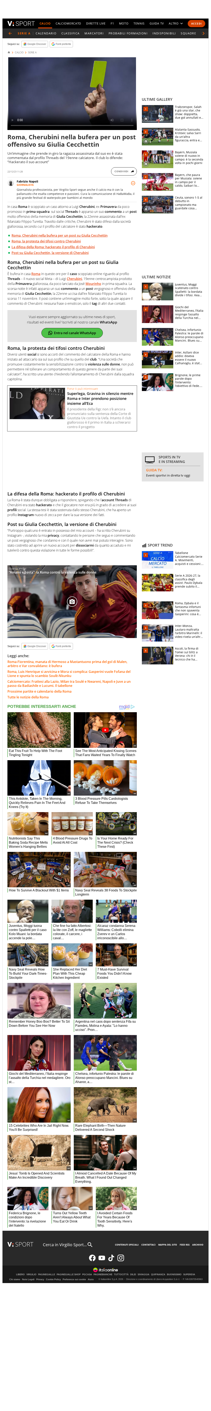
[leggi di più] (133, 183)
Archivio (197, 1244)
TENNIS (139, 23)
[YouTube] (101, 1260)
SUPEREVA (189, 1274)
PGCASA (87, 1274)
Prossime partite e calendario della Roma (39, 691)
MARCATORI (94, 33)
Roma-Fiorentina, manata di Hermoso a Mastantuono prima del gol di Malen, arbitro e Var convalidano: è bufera (67, 663)
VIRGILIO (31, 1274)
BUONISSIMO (174, 1274)
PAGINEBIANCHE (103, 1274)
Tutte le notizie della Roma (28, 697)
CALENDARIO (46, 33)
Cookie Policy (53, 1279)
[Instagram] (120, 1260)
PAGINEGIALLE (46, 1274)
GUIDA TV (157, 23)
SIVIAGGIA (143, 1274)
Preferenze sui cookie (74, 1279)
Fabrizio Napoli (27, 181)
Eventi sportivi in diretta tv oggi (168, 475)
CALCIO (45, 23)
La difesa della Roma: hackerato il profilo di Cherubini (53, 247)
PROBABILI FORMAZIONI (128, 33)
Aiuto (91, 1279)
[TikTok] (111, 1260)
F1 (112, 23)
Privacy (40, 1279)
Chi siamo (14, 1279)
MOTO (124, 23)
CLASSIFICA (70, 33)
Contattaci (148, 1244)
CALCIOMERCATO (68, 23)
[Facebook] (92, 1260)
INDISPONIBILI (164, 33)
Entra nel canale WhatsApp (75, 333)
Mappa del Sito (167, 1244)
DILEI (133, 1274)
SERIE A (32, 52)
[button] (204, 33)
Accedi (196, 23)
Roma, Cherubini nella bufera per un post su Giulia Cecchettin (60, 235)
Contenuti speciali (127, 1244)
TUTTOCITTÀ (121, 1274)
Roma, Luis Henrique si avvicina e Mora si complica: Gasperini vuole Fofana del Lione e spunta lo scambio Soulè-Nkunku (68, 673)
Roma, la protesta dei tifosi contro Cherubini (46, 241)
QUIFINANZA (158, 1274)
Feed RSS (185, 1244)
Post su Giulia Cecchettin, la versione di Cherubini (50, 253)
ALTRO (174, 23)
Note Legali (28, 1279)
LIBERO (20, 1274)
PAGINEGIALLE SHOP (69, 1274)
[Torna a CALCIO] (10, 33)
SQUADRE (188, 33)
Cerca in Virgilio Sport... (65, 1244)
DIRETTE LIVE (96, 23)
